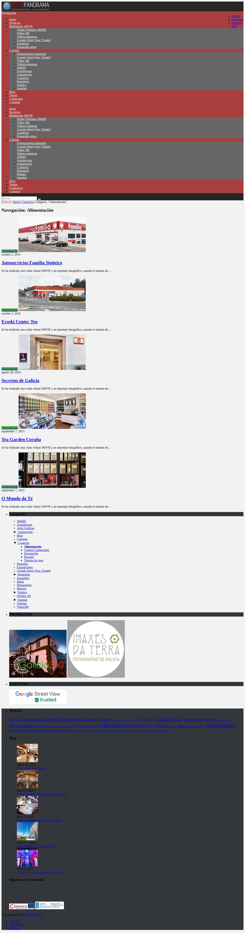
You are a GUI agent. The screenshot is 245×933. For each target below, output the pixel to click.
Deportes (22, 563)
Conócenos (16, 98)
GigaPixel (23, 43)
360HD (21, 67)
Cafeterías (88, 719)
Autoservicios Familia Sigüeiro (32, 262)
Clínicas (165, 719)
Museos (21, 588)
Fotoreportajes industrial (31, 54)
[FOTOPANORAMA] (26, 9)
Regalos (29, 557)
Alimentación (10, 251)
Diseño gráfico (222, 720)
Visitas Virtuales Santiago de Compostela (41, 794)
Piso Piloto (195, 726)
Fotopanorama (33, 914)
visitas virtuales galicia (127, 731)
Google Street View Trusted (34, 40)
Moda (20, 581)
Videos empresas (27, 36)
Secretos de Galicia (20, 380)
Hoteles (112, 725)
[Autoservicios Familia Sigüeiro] (52, 251)
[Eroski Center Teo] (52, 310)
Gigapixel (66, 726)
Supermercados (46, 730)
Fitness (58, 726)
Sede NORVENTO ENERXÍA (36, 846)
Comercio (23, 78)
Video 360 (23, 33)
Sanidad (22, 88)
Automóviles (55, 719)
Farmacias (40, 726)
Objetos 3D (24, 596)
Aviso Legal (16, 924)
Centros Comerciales (36, 550)
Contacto (14, 102)
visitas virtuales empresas (106, 731)
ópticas (167, 731)
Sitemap (14, 921)
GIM (74, 726)
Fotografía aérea (26, 47)
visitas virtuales (87, 731)
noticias (173, 726)
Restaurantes (220, 725)
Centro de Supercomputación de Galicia (41, 872)
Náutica (21, 85)
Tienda (13, 95)
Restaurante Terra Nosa (31, 768)
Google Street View (90, 726)
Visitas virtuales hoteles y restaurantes (39, 820)
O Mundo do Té (17, 498)
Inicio (12, 19)
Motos (152, 726)
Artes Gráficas (25, 528)
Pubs (203, 726)
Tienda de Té (65, 730)
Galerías (14, 50)
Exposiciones (25, 567)
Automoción (24, 74)
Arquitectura (24, 71)
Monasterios (24, 585)
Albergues (16, 720)
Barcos (73, 719)
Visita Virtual (143, 731)
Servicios (14, 23)
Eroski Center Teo (20, 321)
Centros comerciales (130, 720)
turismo (76, 731)
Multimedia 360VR (21, 26)
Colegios (22, 539)
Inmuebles (23, 578)
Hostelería (23, 81)
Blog (12, 91)
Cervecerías (148, 720)
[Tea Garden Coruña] (52, 427)
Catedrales (116, 720)
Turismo (22, 603)
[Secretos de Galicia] (52, 368)
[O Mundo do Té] (52, 486)
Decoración (31, 553)
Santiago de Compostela (22, 730)
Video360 (23, 607)
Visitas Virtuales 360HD (31, 29)
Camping (104, 719)
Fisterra (51, 726)
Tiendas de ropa (33, 560)
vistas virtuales (156, 731)
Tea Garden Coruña (21, 439)
